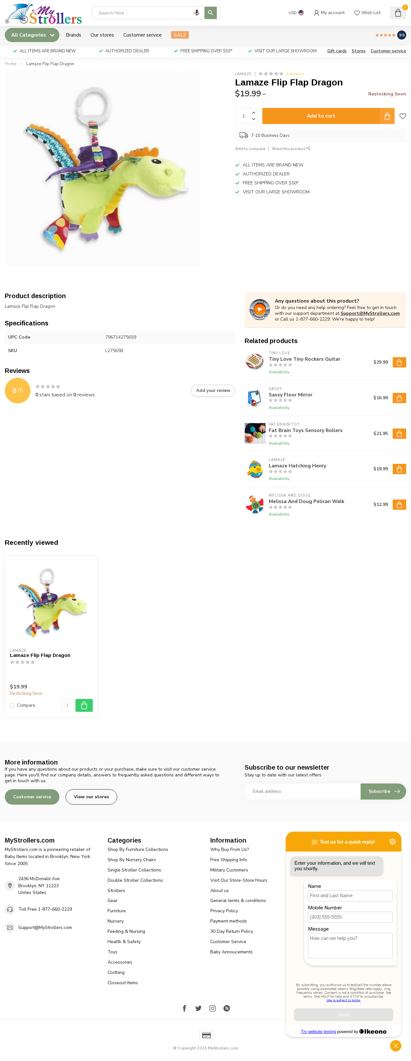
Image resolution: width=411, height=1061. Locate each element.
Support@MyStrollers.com (370, 313)
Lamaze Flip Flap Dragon (50, 64)
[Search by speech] (197, 13)
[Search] (210, 12)
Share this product (289, 148)
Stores (359, 51)
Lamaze (243, 73)
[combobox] (156, 12)
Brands (73, 34)
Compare (26, 705)
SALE (180, 34)
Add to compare (250, 148)
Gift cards (337, 51)
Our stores (102, 34)
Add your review (213, 390)
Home (11, 64)
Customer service (142, 34)
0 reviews (295, 73)
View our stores (91, 797)
